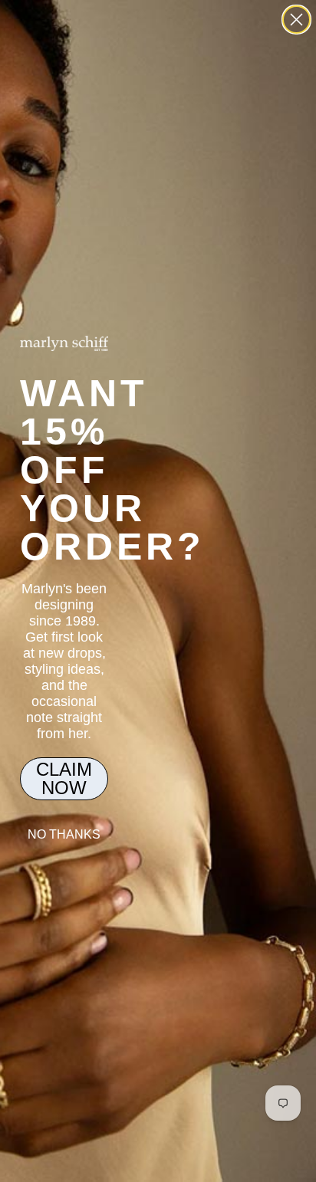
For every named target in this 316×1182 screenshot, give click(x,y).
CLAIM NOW (64, 778)
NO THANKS (64, 834)
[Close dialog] (296, 19)
